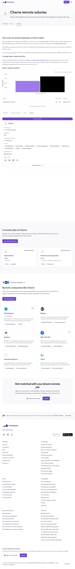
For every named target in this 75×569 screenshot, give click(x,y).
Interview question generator (49, 489)
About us (4, 444)
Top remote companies (16, 282)
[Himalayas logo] (8, 2)
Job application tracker (8, 484)
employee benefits (61, 43)
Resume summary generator (49, 524)
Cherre (25, 41)
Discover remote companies (49, 450)
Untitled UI (51, 563)
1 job (69, 331)
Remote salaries (6, 513)
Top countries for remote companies (12, 526)
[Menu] (71, 2)
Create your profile (46, 444)
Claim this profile (37, 119)
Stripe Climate (58, 415)
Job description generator (48, 484)
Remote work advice (46, 455)
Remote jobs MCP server (48, 516)
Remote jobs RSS (45, 468)
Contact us (5, 463)
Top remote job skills (8, 518)
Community (5, 447)
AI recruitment (45, 495)
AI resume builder (7, 487)
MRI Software (9, 313)
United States (8, 154)
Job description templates (48, 487)
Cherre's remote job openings (35, 60)
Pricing (43, 503)
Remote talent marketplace (48, 492)
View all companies (9, 299)
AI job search (44, 452)
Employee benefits (7, 455)
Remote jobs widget (46, 471)
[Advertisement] (37, 32)
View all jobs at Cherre (10, 241)
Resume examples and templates (50, 460)
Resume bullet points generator (49, 526)
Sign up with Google (34, 398)
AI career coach (6, 497)
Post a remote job (46, 481)
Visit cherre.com (36, 165)
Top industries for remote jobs (10, 524)
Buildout (7, 337)
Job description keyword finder (49, 518)
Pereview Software (10, 359)
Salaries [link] (32, 113)
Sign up (46, 398)
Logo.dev (12, 564)
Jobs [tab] (12, 23)
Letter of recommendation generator (51, 540)
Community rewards (46, 473)
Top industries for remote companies (12, 529)
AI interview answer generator (49, 532)
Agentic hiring (45, 497)
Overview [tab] (5, 23)
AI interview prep (7, 495)
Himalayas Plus (6, 481)
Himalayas (5, 113)
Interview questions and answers (50, 465)
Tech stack (8, 316)
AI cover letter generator (9, 489)
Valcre (43, 359)
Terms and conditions (8, 457)
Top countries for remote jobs (10, 521)
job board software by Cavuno (37, 563)
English (68, 563)
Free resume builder (46, 521)
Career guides (45, 457)
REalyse (43, 313)
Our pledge (68, 415)
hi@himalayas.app (7, 430)
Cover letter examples (47, 463)
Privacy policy (6, 460)
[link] (5, 113)
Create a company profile (48, 500)
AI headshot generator (8, 492)
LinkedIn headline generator (49, 534)
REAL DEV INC (45, 337)
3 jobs (32, 308)
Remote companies (16, 113)
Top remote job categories (9, 516)
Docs (3, 450)
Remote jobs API (45, 513)
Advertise (43, 505)
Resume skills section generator (50, 529)
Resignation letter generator (49, 537)
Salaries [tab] (19, 23)
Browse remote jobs (46, 447)
